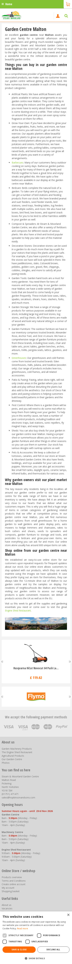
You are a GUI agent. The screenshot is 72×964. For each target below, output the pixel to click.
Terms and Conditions (14, 880)
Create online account (13, 884)
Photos (6, 762)
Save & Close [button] (19, 949)
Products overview (12, 877)
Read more (22, 928)
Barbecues (17, 162)
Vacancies (7, 908)
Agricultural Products (13, 755)
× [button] (68, 915)
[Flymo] (36, 696)
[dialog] (36, 937)
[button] (36, 958)
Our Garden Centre (12, 759)
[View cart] (68, 4)
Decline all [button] (53, 949)
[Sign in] (58, 16)
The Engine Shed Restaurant (17, 752)
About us (6, 905)
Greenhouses (19, 357)
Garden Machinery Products (17, 748)
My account (8, 887)
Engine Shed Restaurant (18, 610)
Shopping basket (11, 891)
